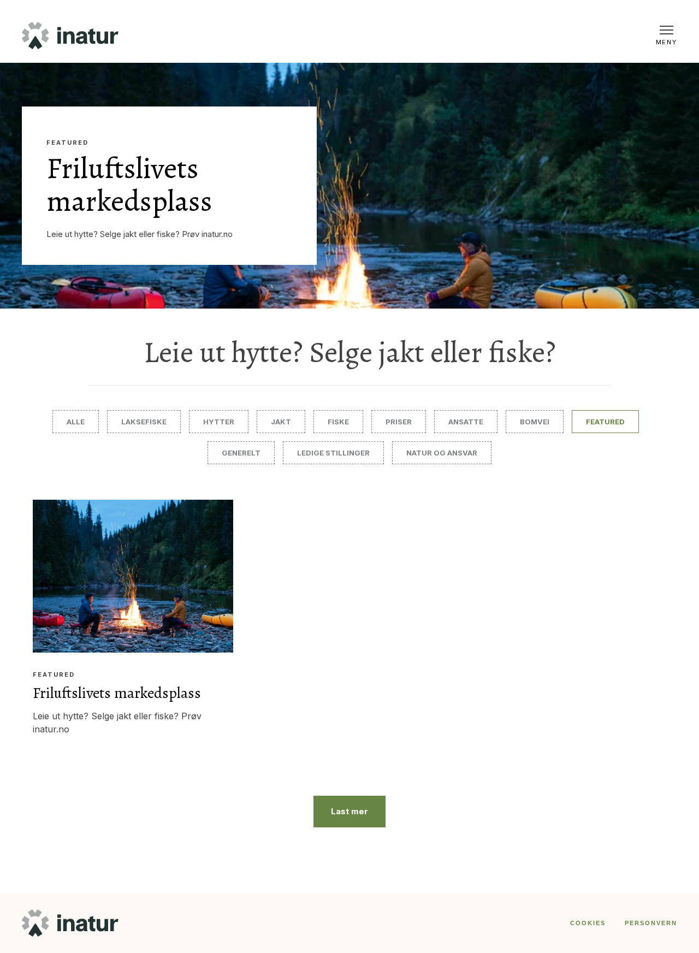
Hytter (218, 421)
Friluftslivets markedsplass (129, 184)
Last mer (349, 811)
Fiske (338, 421)
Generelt (241, 452)
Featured (67, 142)
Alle (76, 421)
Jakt (281, 421)
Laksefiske (144, 421)
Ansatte (465, 421)
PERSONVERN (651, 923)
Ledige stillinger (333, 452)
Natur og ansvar (441, 452)
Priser (399, 421)
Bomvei (534, 421)
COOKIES (588, 923)
